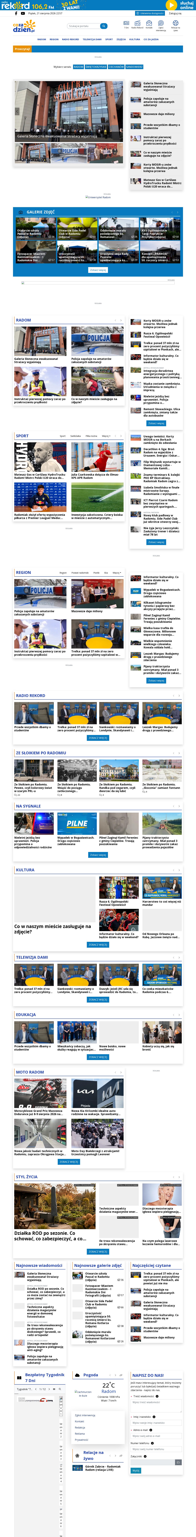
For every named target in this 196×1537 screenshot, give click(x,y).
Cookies (60, 826)
